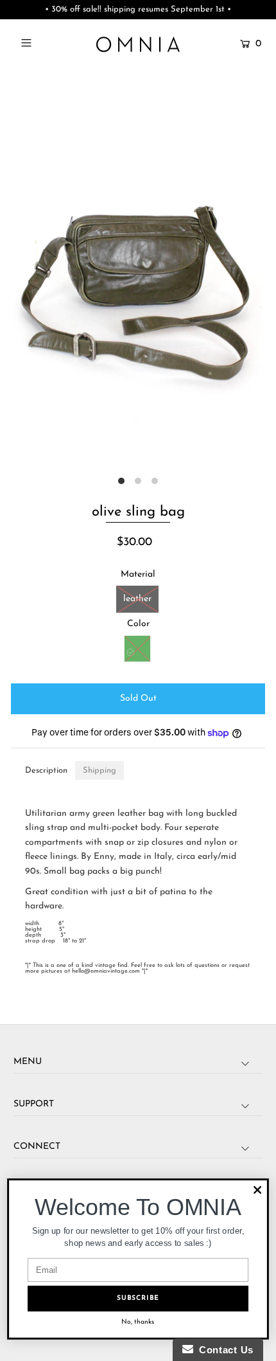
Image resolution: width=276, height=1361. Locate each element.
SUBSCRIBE (138, 1298)
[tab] (46, 770)
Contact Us (223, 1349)
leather (137, 599)
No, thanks (137, 1322)
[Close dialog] (257, 1190)
